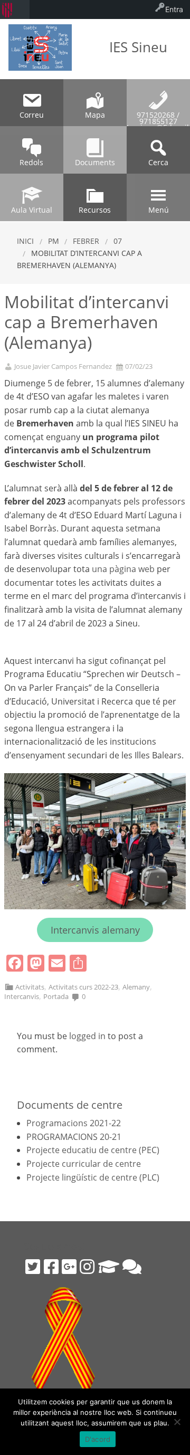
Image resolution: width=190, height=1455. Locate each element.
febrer (86, 241)
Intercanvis (21, 996)
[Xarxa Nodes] (131, 1266)
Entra (174, 9)
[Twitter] (32, 1266)
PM (53, 241)
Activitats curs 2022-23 (83, 987)
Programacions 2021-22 (73, 1123)
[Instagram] (87, 1266)
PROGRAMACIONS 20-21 (73, 1137)
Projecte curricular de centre (83, 1163)
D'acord (98, 1439)
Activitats (29, 987)
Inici (25, 241)
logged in (87, 1036)
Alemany (136, 987)
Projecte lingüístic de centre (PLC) (92, 1177)
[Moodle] (108, 1266)
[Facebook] (51, 1266)
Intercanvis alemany (95, 930)
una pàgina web (123, 569)
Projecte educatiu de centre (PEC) (92, 1150)
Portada (56, 996)
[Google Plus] (69, 1266)
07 (117, 241)
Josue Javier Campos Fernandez (63, 366)
